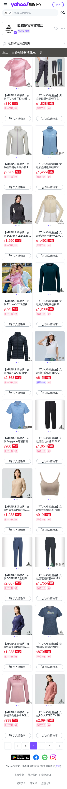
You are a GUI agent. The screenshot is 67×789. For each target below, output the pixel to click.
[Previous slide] (4, 72)
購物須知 (46, 774)
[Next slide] (30, 72)
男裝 (42, 52)
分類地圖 (45, 783)
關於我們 (32, 774)
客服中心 (19, 774)
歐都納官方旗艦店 (19, 43)
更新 (58, 766)
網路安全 (21, 783)
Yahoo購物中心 (26, 4)
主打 (5, 52)
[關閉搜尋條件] (10, 12)
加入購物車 (19, 118)
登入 (58, 4)
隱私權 (33, 783)
